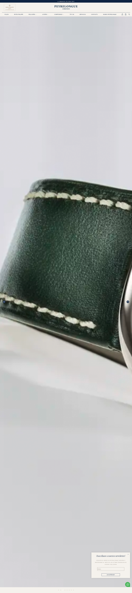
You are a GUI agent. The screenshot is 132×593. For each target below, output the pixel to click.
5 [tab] (67, 590)
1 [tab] (58, 590)
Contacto (94, 14)
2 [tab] (60, 590)
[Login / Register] (121, 14)
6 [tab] (69, 590)
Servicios (83, 14)
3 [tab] (62, 590)
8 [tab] (73, 590)
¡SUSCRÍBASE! (111, 574)
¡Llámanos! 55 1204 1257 (66, 1)
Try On (72, 14)
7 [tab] (71, 590)
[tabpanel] (66, 304)
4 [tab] (65, 590)
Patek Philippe (18, 14)
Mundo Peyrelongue (109, 14)
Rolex (7, 14)
